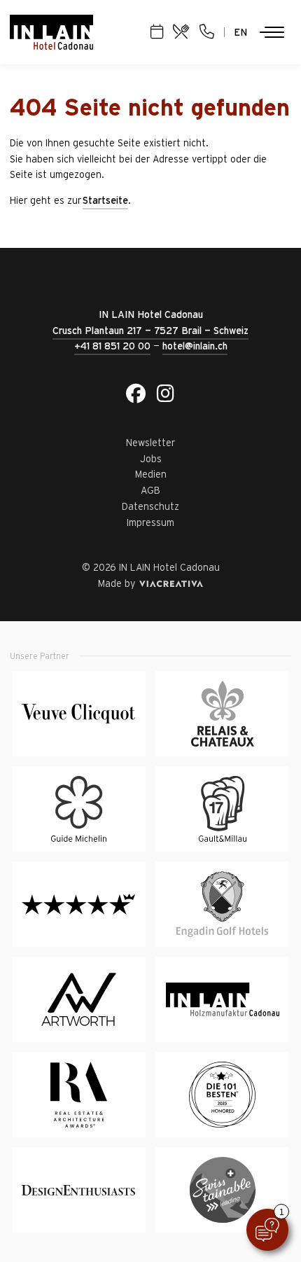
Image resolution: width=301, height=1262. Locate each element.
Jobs (151, 458)
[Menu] (271, 32)
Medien (151, 474)
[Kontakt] (207, 32)
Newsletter (150, 442)
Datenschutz (150, 506)
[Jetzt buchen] (156, 32)
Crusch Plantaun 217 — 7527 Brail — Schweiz (150, 330)
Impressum (150, 522)
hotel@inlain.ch (194, 346)
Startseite (105, 200)
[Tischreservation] (181, 32)
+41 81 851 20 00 (112, 346)
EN (240, 32)
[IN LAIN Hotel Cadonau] (51, 32)
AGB (150, 490)
